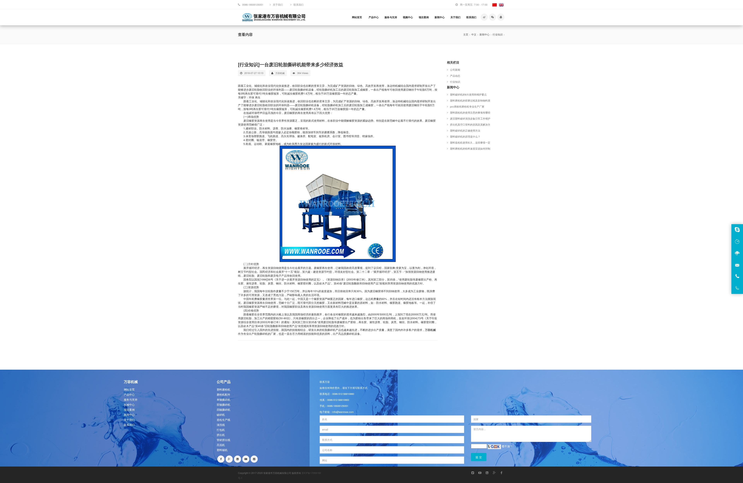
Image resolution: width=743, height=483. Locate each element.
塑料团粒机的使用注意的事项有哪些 (470, 112)
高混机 (221, 445)
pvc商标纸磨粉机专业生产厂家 (467, 106)
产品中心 (374, 17)
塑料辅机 (222, 450)
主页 (465, 34)
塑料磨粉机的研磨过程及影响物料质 (470, 100)
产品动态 (455, 75)
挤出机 (221, 435)
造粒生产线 (223, 420)
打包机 (221, 430)
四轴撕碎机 (223, 410)
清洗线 (221, 425)
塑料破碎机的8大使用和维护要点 (468, 94)
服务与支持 (390, 17)
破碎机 (221, 415)
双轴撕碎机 (223, 404)
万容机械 (430, 330)
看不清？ (507, 446)
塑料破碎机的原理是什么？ (465, 136)
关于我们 (455, 17)
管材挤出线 (223, 440)
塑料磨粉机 (223, 389)
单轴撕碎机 (223, 399)
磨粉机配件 (223, 394)
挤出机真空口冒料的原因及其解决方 (470, 124)
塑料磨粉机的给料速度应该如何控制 (470, 148)
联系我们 (471, 17)
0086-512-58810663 (338, 400)
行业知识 (498, 34)
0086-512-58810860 (343, 394)
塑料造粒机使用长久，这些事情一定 (470, 142)
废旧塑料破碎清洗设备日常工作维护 (470, 118)
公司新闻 (455, 69)
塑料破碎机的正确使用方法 (465, 130)
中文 (473, 34)
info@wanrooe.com (343, 412)
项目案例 (424, 17)
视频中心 (408, 17)
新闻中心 (440, 17)
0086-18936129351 (337, 406)
